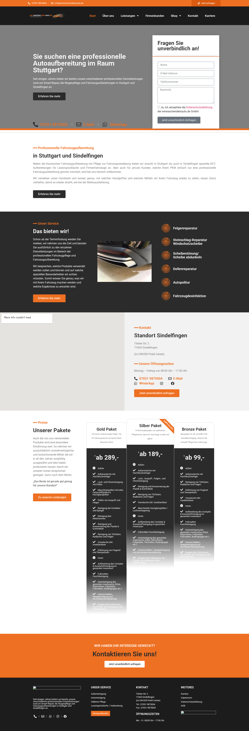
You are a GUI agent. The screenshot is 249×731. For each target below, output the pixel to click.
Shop (174, 15)
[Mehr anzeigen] (106, 616)
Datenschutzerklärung (199, 107)
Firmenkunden (155, 15)
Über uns (108, 15)
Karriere (210, 15)
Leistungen (128, 15)
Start (92, 15)
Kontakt (193, 15)
